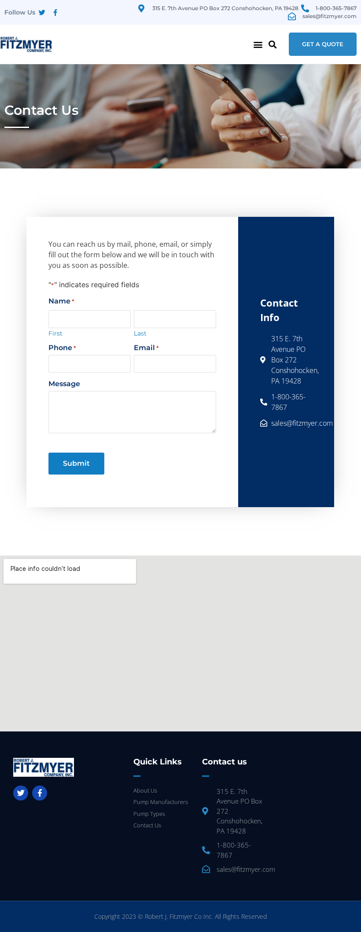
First (55, 332)
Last (140, 332)
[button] (258, 44)
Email (146, 347)
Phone (62, 347)
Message (64, 383)
